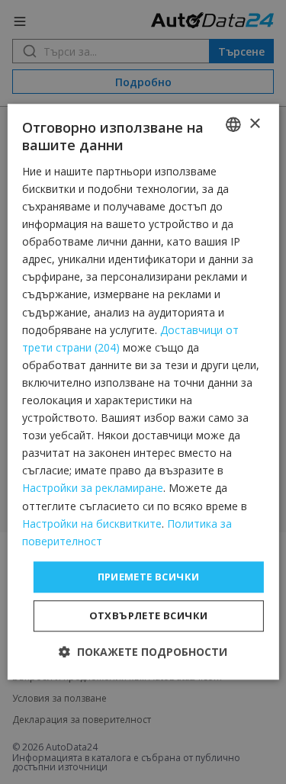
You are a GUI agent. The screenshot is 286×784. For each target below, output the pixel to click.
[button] (143, 652)
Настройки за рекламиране (92, 488)
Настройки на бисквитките (92, 523)
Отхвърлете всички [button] (148, 616)
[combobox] (233, 124)
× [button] (254, 124)
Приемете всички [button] (149, 576)
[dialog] (142, 392)
